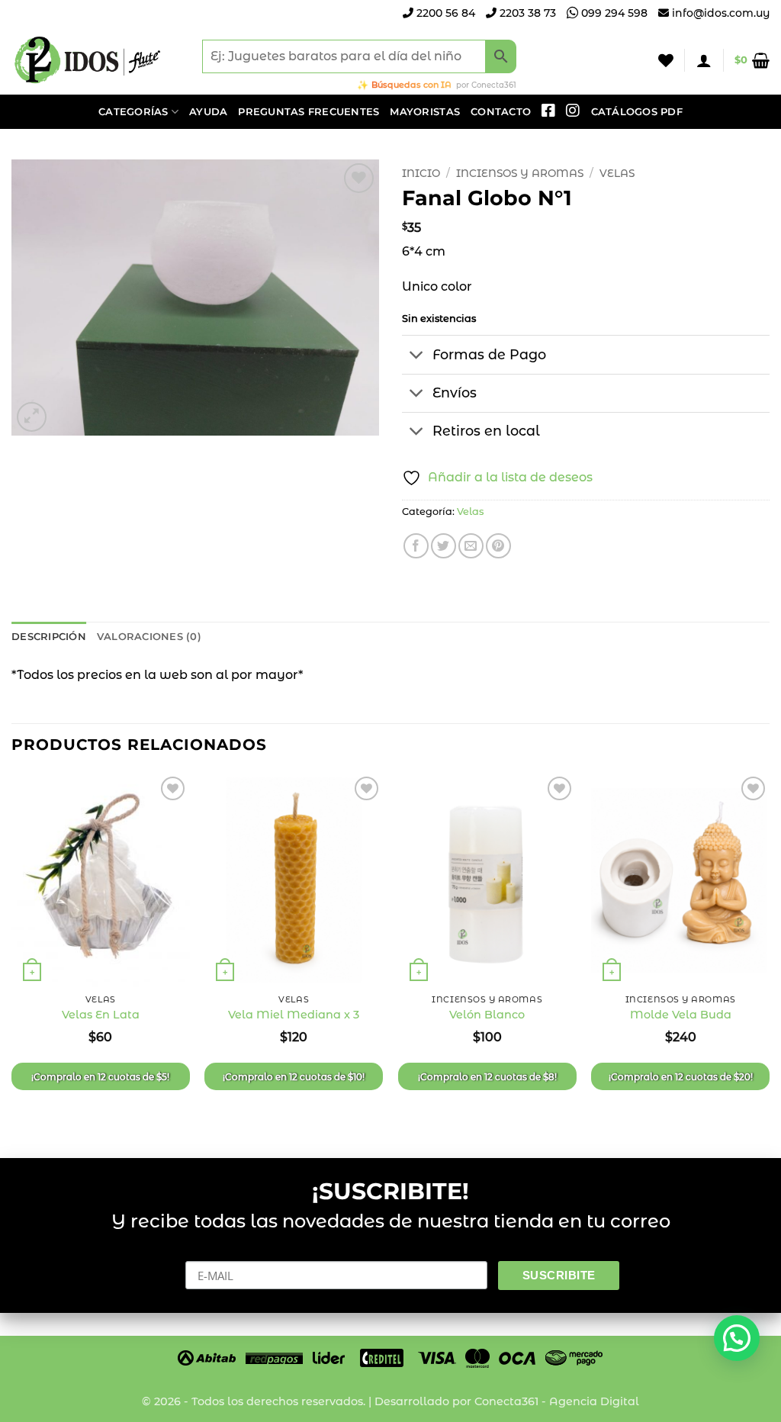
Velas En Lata (101, 1014)
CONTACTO (501, 111)
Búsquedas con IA (411, 84)
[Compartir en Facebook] (416, 545)
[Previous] (12, 952)
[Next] (768, 952)
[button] (704, 60)
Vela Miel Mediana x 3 (293, 1014)
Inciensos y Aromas (519, 173)
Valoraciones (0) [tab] (149, 636)
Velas (617, 173)
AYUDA (208, 111)
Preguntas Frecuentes (308, 111)
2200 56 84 (444, 13)
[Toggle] (417, 355)
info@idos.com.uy (721, 13)
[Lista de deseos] (665, 60)
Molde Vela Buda (680, 1014)
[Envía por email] (471, 545)
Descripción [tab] (48, 636)
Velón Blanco (487, 1014)
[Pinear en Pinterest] (498, 545)
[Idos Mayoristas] (87, 60)
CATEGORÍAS (133, 111)
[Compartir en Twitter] (443, 545)
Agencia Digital (594, 1401)
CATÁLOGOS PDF (637, 111)
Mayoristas (425, 111)
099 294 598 (613, 13)
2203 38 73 (526, 13)
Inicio (421, 173)
